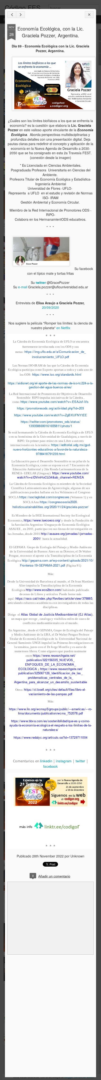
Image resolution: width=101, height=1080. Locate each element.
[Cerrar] (89, 14)
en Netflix (63, 327)
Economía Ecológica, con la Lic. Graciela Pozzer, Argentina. (50, 32)
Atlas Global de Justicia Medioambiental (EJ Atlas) (57, 614)
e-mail (22, 287)
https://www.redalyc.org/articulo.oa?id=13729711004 (50, 737)
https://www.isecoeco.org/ (42, 520)
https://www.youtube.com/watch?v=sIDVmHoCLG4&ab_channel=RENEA (53, 475)
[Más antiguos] (20, 14)
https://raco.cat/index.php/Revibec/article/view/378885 (54, 598)
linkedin (46, 760)
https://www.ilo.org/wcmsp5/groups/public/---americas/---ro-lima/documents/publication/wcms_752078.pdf (50, 711)
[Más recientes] (11, 14)
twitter (80, 760)
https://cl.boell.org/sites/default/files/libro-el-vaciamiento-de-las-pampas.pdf (55, 691)
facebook (50, 766)
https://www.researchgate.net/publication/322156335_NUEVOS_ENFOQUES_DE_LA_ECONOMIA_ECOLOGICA (47, 662)
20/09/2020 (50, 307)
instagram (64, 760)
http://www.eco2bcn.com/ (44, 589)
